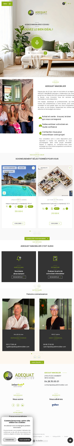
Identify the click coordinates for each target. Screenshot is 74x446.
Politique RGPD (57, 436)
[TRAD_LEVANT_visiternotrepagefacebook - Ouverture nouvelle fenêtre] (13, 405)
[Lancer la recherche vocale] (37, 42)
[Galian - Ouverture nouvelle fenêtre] (55, 405)
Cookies (66, 436)
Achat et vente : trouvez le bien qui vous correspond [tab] (56, 117)
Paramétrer (10, 440)
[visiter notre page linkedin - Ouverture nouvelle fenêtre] (22, 405)
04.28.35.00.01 (51, 381)
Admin (47, 436)
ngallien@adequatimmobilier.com (17, 347)
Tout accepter (24, 440)
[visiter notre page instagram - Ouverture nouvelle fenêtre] (17, 405)
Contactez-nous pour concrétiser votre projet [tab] (53, 133)
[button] (38, 233)
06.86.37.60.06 (48, 344)
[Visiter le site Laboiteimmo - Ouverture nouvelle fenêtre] (40, 441)
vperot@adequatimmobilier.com (54, 347)
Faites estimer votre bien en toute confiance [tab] (55, 125)
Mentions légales (37, 436)
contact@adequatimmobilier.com (56, 385)
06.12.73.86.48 (11, 344)
